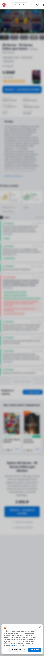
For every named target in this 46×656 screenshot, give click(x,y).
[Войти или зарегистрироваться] (31, 4)
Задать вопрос (34, 392)
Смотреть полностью (13, 176)
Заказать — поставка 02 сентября (22, 89)
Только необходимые (17, 650)
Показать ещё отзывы (22, 381)
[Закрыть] (40, 627)
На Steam (39, 217)
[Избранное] (37, 4)
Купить (17, 449)
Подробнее (21, 645)
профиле (14, 645)
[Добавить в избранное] (17, 412)
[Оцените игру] (3, 11)
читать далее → (8, 234)
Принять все (34, 650)
